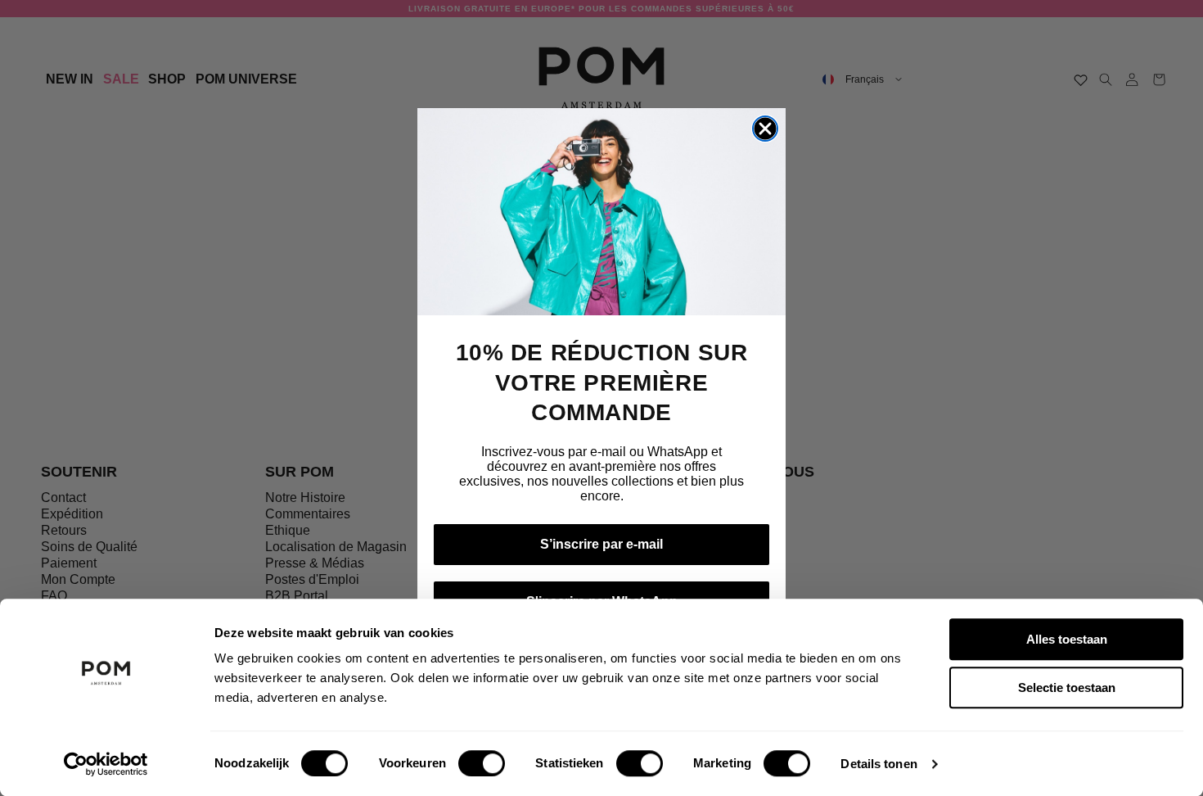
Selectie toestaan (1066, 687)
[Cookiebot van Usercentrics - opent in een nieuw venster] (106, 764)
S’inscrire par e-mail (601, 544)
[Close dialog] (765, 128)
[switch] (481, 763)
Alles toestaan (1066, 639)
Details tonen (878, 764)
